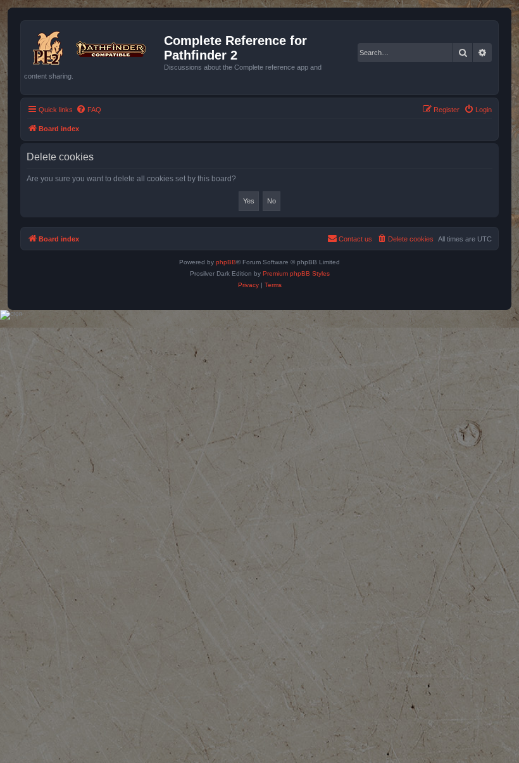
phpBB (226, 262)
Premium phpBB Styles (296, 273)
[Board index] (94, 45)
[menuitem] (88, 109)
